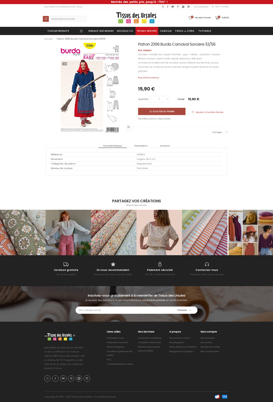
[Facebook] (167, 7)
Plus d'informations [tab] (148, 77)
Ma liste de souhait (210, 346)
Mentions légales (115, 346)
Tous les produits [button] (58, 31)
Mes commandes (210, 351)
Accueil (48, 38)
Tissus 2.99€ (184, 31)
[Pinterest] (178, 7)
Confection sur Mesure (149, 337)
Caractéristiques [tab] (112, 145)
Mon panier (206, 342)
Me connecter (208, 337)
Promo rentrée (147, 31)
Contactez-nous (115, 337)
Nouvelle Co (125, 31)
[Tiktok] (183, 7)
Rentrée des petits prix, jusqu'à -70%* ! (139, 2)
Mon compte (222, 6)
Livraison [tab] (165, 145)
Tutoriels (204, 31)
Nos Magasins (201, 6)
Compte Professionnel (149, 342)
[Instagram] (163, 7)
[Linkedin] (188, 7)
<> (226, 132)
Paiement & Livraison (117, 342)
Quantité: (143, 99)
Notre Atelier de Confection (183, 346)
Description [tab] (141, 145)
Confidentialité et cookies (120, 364)
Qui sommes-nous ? (179, 337)
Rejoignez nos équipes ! (181, 351)
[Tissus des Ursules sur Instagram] (23, 232)
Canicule (166, 31)
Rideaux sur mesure (101, 31)
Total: (181, 99)
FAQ (109, 359)
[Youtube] (172, 7)
